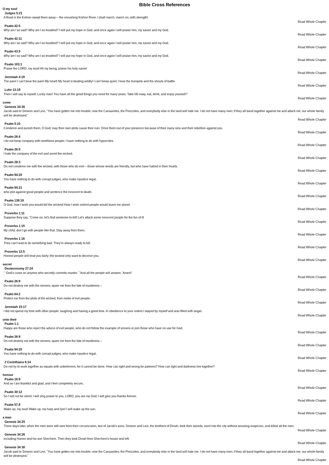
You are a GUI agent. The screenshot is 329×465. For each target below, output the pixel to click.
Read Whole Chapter (312, 21)
